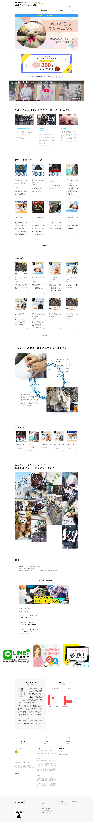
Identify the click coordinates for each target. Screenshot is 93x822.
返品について (44, 806)
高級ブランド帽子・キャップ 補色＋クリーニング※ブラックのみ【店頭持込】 (38, 314)
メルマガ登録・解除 (62, 803)
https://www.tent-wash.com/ (24, 626)
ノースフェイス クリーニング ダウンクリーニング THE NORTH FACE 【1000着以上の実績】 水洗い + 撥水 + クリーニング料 (21, 182)
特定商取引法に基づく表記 (47, 810)
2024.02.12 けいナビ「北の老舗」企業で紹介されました (30, 566)
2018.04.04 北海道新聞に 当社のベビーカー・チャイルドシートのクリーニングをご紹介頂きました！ (39, 570)
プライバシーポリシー (46, 812)
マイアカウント (69, 6)
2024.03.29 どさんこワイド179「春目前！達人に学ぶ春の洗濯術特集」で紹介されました (37, 564)
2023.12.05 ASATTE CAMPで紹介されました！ (28, 568)
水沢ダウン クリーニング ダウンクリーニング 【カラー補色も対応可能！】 (38, 180)
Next (76, 436)
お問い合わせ (74, 806)
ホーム (43, 801)
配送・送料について (46, 803)
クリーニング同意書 (59, 10)
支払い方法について (46, 808)
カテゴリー (31, 10)
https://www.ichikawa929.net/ (24, 618)
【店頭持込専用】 (44, 10)
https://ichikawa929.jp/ (23, 611)
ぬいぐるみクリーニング (46, 444)
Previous (17, 436)
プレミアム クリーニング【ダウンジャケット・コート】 (34, 446)
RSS (59, 806)
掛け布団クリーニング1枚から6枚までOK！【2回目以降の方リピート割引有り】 (72, 217)
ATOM (62, 806)
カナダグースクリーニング (54, 179)
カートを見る (74, 803)
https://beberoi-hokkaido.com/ (25, 633)
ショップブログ (61, 801)
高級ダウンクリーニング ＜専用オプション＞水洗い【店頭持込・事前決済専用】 (72, 314)
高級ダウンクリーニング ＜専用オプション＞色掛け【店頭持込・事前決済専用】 (55, 314)
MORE (45, 245)
